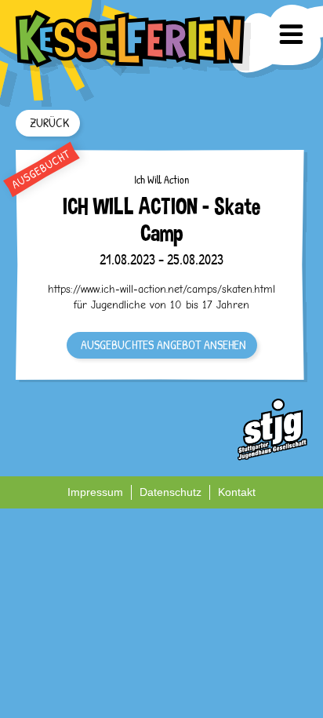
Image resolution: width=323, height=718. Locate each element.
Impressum (95, 492)
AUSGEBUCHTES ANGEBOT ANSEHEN (163, 344)
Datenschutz (170, 492)
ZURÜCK (49, 122)
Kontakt (237, 492)
